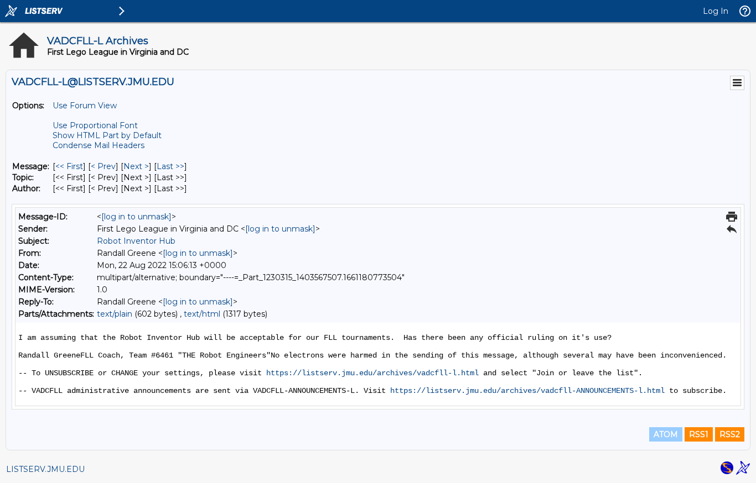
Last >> (170, 166)
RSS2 (729, 434)
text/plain (114, 314)
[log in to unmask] (136, 217)
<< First (69, 166)
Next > (136, 166)
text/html (202, 314)
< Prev (103, 166)
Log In (715, 11)
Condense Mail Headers (98, 145)
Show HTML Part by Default (107, 135)
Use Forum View (85, 106)
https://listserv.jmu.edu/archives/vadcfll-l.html (372, 373)
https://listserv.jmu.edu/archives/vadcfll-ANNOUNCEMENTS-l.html (527, 390)
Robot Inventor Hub (136, 241)
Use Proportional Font (95, 125)
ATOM (666, 434)
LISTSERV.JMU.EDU (45, 469)
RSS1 (698, 434)
